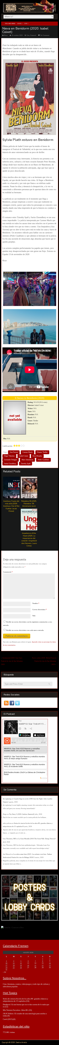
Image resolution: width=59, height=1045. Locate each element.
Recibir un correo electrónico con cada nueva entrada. (25, 630)
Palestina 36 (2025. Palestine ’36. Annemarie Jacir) (29, 503)
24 (6, 967)
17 (6, 965)
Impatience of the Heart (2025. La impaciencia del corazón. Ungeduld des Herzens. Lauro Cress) (29, 539)
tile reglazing (7, 799)
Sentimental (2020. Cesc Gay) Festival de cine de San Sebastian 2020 (12, 661)
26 (21, 967)
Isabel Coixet (23, 456)
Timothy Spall (25, 464)
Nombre (35, 603)
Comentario (8, 572)
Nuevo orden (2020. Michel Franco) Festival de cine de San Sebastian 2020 (44, 661)
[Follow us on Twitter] (17, 703)
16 (50, 963)
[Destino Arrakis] (29, 10)
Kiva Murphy (37, 456)
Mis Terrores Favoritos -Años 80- (15, 1010)
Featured (33, 35)
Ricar (6, 35)
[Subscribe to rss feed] (6, 703)
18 (14, 965)
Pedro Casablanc (43, 460)
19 (21, 965)
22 (43, 965)
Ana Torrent (14, 452)
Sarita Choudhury (10, 464)
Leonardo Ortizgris (10, 460)
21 (35, 965)
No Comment (44, 35)
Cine (25, 23)
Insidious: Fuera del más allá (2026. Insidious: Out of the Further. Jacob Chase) (11, 506)
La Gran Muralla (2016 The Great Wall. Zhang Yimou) (36, 838)
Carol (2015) (8, 1019)
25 (14, 967)
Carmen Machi (27, 452)
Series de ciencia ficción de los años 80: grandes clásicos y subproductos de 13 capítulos (25, 1000)
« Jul (4, 972)
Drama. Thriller (42, 452)
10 (6, 963)
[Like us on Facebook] (12, 703)
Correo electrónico (39, 609)
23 (50, 965)
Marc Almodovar (27, 460)
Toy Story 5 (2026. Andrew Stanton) (21, 814)
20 (28, 965)
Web (33, 616)
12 (21, 963)
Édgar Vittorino (9, 456)
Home (19, 23)
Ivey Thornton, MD (9, 838)
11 (14, 963)
